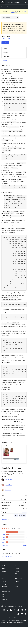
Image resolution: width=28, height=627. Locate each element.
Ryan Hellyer (8, 485)
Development (6, 56)
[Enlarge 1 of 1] (24, 446)
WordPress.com (6, 591)
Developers (4, 584)
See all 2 (24, 512)
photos (20, 515)
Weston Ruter (7, 39)
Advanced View (5, 519)
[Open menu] (25, 2)
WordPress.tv (5, 586)
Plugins (17, 571)
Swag (17, 586)
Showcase (18, 566)
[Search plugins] (17, 17)
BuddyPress (5, 599)
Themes (17, 568)
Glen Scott (8, 490)
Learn (3, 579)
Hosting (3, 571)
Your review (4, 545)
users (24, 515)
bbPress (4, 597)
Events (17, 581)
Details (5, 48)
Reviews (5, 52)
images (16, 515)
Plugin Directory (5, 6)
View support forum (6, 556)
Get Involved (18, 579)
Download (5, 43)
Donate (17, 584)
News (3, 568)
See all (25, 545)
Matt (3, 594)
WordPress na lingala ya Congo (13, 606)
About (3, 566)
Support (5, 60)
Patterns (17, 574)
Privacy (3, 574)
